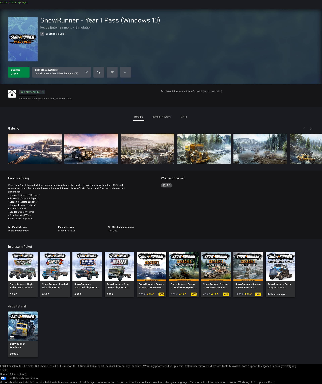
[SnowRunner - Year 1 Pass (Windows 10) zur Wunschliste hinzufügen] (98, 72)
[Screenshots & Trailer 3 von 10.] (147, 149)
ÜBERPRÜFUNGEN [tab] (161, 117)
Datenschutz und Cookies (125, 382)
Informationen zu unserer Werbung (228, 382)
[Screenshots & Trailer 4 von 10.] (204, 149)
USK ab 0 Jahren (30, 92)
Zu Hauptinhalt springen (14, 2)
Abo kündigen (88, 382)
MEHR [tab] (183, 117)
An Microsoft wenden (66, 382)
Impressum (104, 382)
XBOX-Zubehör (63, 366)
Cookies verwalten (151, 382)
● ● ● (125, 72)
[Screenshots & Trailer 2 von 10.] (91, 149)
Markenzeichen (198, 382)
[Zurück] (304, 128)
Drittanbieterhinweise (196, 366)
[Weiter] (310, 128)
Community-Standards (129, 366)
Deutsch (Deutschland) (13, 374)
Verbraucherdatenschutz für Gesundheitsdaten (27, 382)
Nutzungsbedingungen (176, 382)
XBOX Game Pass (44, 366)
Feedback (109, 366)
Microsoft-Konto (218, 366)
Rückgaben (264, 366)
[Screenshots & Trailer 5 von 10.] (260, 149)
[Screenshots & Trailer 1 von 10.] (35, 149)
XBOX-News (79, 366)
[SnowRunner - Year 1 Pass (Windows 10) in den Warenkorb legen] (112, 72)
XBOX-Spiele (25, 366)
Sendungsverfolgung (284, 366)
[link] (23, 274)
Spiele (3, 370)
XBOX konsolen (9, 366)
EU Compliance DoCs (262, 382)
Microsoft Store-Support (243, 366)
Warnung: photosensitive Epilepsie (163, 366)
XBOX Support (95, 366)
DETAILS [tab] (138, 117)
